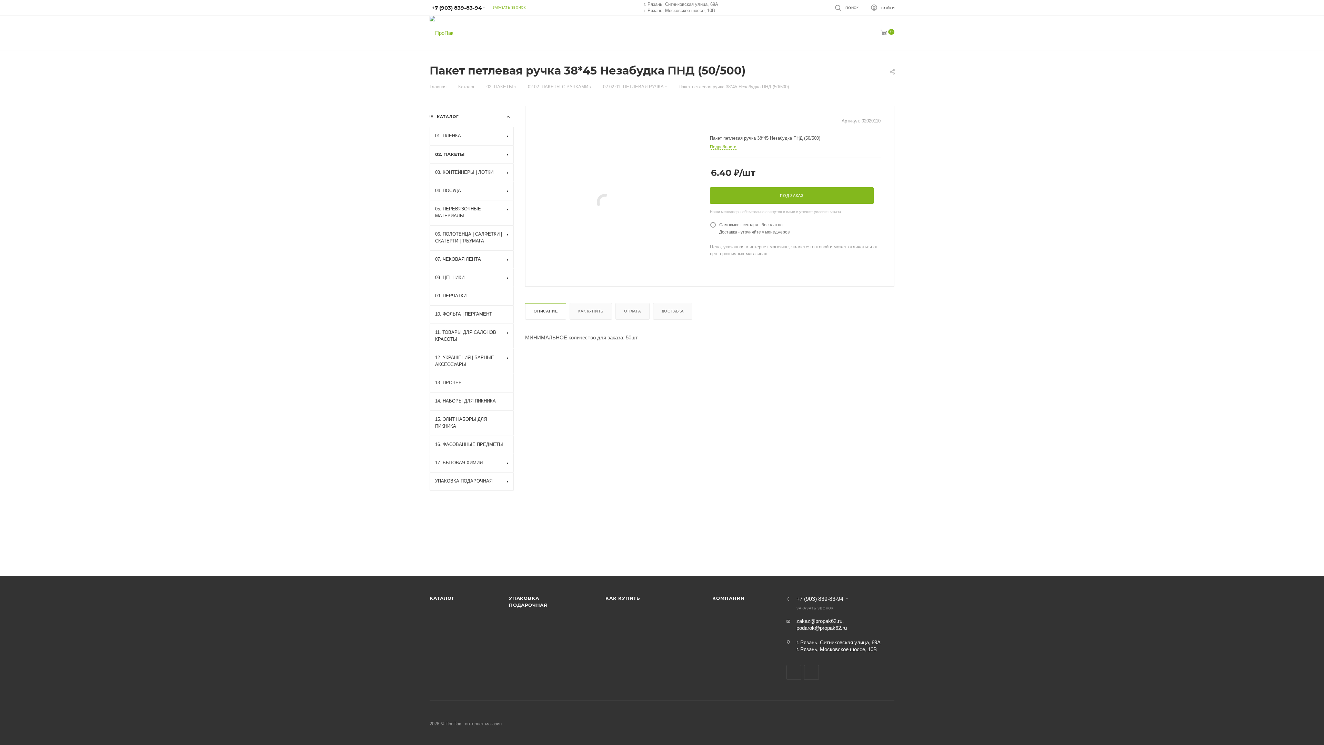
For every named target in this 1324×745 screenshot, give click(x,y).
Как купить (590, 311)
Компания (728, 598)
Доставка (673, 311)
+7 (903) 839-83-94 (819, 599)
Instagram (811, 672)
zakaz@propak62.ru (819, 621)
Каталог (442, 598)
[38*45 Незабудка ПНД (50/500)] (605, 202)
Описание (546, 311)
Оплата (632, 311)
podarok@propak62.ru (821, 628)
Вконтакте (793, 672)
